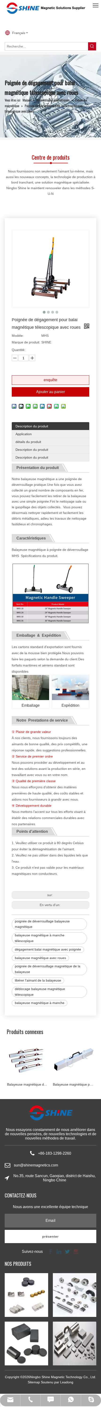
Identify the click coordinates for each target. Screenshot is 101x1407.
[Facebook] (50, 1251)
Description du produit (32, 426)
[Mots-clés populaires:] (92, 46)
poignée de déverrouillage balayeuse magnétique (42, 924)
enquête (50, 380)
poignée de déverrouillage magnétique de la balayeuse (47, 969)
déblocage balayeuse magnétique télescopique (40, 991)
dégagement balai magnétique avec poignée (48, 949)
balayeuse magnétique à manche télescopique (39, 938)
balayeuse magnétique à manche (39, 1003)
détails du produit (28, 442)
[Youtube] (75, 1251)
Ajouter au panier (50, 392)
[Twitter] (67, 1251)
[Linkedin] (59, 1251)
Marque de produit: (26, 342)
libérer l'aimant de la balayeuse (38, 980)
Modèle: (18, 336)
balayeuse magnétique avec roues (40, 958)
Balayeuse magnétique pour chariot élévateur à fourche (39, 1084)
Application (24, 434)
